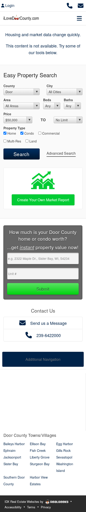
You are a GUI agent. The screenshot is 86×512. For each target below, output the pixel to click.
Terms (31, 507)
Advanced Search (61, 153)
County (9, 85)
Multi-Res (13, 141)
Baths (68, 100)
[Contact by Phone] (69, 5)
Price (7, 114)
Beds (47, 100)
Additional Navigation (43, 359)
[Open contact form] (80, 5)
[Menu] (79, 18)
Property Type (14, 128)
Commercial (50, 133)
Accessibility (13, 507)
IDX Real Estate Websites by (24, 501)
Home (11, 133)
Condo (28, 133)
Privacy (46, 507)
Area (7, 100)
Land (32, 141)
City (50, 85)
